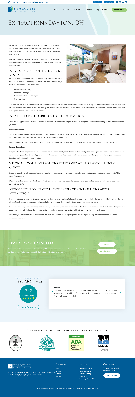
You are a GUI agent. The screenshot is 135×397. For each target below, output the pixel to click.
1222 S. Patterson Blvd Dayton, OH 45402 (35, 2)
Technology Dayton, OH (86, 379)
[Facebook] (117, 2)
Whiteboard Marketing (69, 388)
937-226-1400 (14, 2)
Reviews (89, 10)
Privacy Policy (80, 388)
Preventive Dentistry (85, 368)
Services (66, 10)
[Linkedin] (126, 2)
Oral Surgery (83, 376)
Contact (105, 10)
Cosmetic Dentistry (85, 374)
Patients (77, 10)
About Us (54, 10)
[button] (97, 2)
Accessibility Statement (91, 388)
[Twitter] (120, 2)
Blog (97, 10)
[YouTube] (123, 2)
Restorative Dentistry (85, 371)
